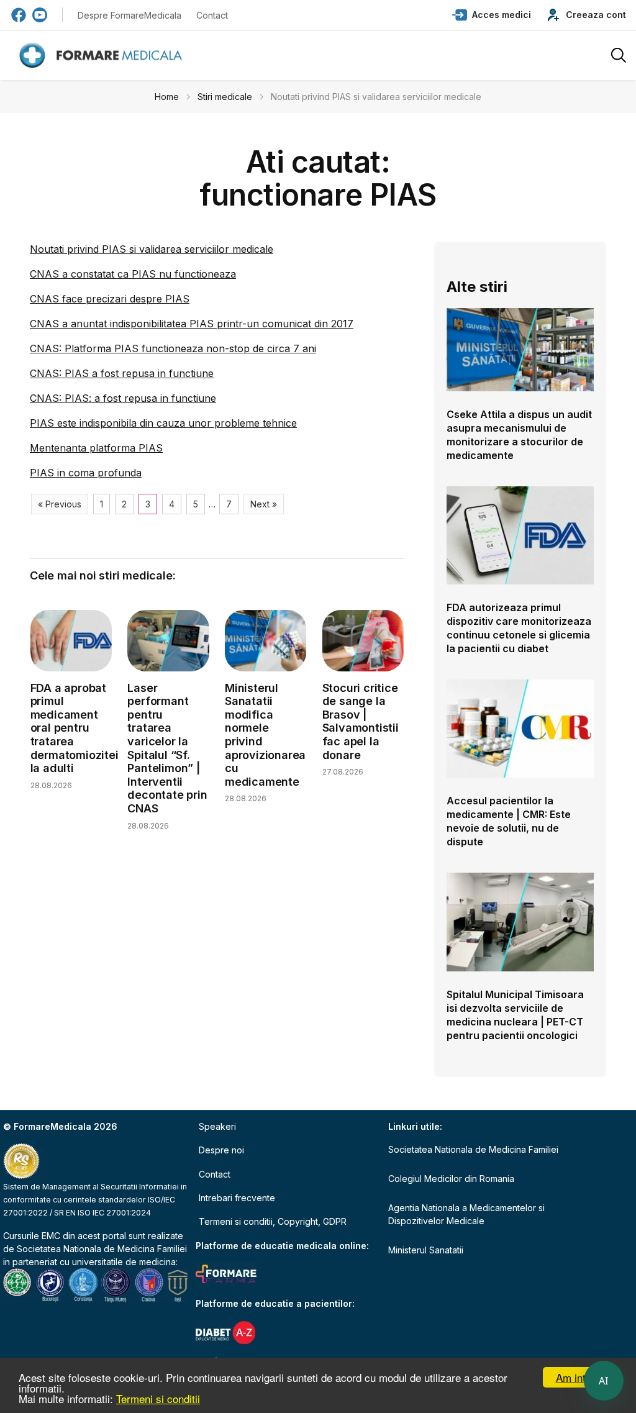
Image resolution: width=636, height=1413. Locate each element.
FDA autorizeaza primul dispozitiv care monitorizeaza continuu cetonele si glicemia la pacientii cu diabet (519, 628)
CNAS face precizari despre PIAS (109, 299)
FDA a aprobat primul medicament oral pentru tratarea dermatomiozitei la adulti (74, 728)
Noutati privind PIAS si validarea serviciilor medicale (151, 249)
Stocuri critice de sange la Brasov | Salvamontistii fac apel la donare (360, 721)
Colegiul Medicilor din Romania (451, 1178)
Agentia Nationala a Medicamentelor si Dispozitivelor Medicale (466, 1214)
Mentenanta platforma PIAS (96, 448)
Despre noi (221, 1150)
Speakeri (217, 1126)
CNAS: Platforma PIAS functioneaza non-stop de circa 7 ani (173, 348)
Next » (263, 504)
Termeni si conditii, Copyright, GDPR (273, 1221)
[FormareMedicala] (103, 55)
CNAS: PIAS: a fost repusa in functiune (123, 398)
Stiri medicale (225, 96)
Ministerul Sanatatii (425, 1250)
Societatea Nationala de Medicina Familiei (102, 1248)
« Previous (59, 504)
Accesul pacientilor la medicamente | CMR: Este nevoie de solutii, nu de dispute (509, 821)
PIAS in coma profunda (86, 472)
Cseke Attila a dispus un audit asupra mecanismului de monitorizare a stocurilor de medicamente (519, 434)
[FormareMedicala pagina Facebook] (18, 15)
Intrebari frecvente (237, 1198)
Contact (212, 15)
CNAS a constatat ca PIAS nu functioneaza (133, 274)
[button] (491, 14)
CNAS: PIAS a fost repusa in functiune (122, 373)
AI (604, 1381)
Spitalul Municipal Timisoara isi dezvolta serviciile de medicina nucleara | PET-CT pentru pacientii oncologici (515, 1015)
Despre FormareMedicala (129, 15)
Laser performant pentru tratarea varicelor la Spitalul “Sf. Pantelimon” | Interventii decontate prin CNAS (167, 748)
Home (167, 96)
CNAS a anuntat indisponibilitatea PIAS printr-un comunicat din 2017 (191, 323)
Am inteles (580, 1377)
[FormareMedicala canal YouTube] (39, 14)
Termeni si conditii (158, 1398)
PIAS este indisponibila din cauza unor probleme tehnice (163, 423)
